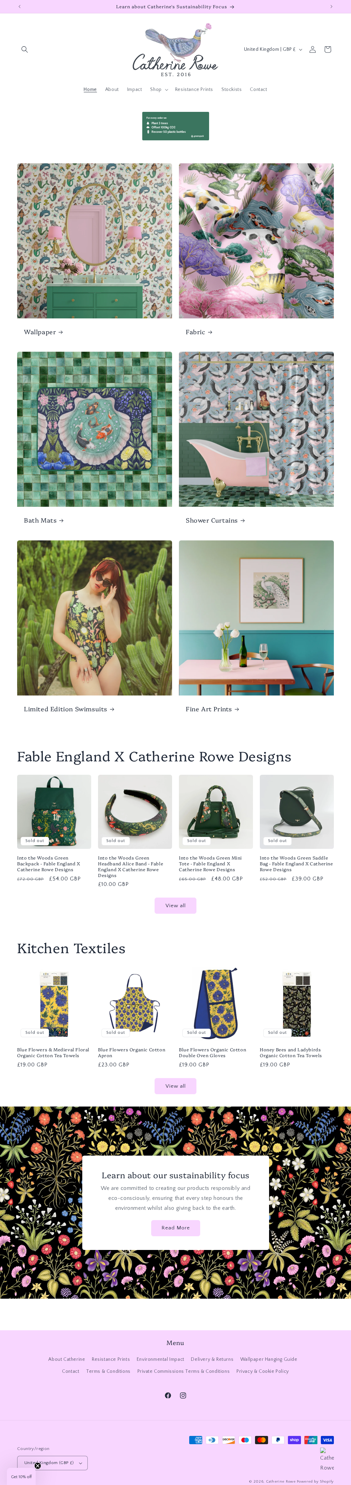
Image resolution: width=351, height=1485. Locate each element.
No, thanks (242, 800)
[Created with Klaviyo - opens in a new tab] (175, 822)
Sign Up (242, 778)
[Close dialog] (302, 667)
